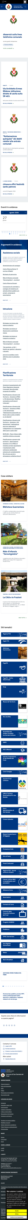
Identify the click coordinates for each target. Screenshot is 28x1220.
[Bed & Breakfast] (22, 960)
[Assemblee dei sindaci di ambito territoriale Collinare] (22, 734)
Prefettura (6, 929)
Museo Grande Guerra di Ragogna (9, 835)
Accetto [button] (17, 1211)
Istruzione (7, 308)
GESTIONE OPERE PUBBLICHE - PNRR (12, 974)
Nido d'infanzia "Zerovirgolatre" (10, 553)
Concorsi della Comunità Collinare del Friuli (9, 913)
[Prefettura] (22, 930)
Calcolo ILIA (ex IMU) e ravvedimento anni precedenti (9, 881)
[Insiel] (4, 1218)
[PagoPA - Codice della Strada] (22, 679)
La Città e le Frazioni (12, 597)
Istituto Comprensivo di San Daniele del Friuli (9, 758)
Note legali (4, 1212)
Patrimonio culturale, (8, 503)
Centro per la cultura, (8, 547)
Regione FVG (7, 634)
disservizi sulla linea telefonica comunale (12, 36)
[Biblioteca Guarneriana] (22, 653)
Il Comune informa (7, 181)
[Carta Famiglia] (22, 772)
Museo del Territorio (9, 702)
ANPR (4, 742)
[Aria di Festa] (22, 857)
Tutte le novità (8, 48)
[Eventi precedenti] (3, 212)
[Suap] (22, 691)
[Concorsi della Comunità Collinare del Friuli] (22, 914)
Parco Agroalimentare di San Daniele (8, 810)
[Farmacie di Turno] (22, 905)
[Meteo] (22, 953)
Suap (4, 687)
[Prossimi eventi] (25, 212)
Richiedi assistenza (10, 1048)
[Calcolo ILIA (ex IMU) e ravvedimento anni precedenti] (22, 882)
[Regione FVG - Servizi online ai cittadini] (22, 872)
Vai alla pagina (7, 103)
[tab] (2, 231)
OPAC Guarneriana (8, 936)
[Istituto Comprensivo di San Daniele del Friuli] (22, 761)
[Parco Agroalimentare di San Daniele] (22, 811)
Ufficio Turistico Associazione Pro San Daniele (9, 795)
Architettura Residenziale (14, 594)
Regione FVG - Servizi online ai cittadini (9, 871)
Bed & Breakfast (8, 960)
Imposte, (5, 132)
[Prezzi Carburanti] (22, 864)
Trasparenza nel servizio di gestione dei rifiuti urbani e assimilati (14, 1187)
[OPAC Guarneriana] (22, 937)
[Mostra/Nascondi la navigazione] (2, 6)
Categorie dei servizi (6, 1099)
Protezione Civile (8, 849)
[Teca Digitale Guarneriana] (22, 945)
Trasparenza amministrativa (14, 132)
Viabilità (5, 85)
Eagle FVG (6, 641)
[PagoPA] (22, 668)
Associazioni (7, 897)
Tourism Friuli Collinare (7, 779)
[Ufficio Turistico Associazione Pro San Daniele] (22, 798)
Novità (2, 1133)
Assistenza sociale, (18, 547)
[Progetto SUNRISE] (22, 923)
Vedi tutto (22, 235)
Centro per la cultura (19, 503)
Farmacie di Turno (8, 904)
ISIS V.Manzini (7, 749)
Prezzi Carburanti (8, 863)
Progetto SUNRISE (8, 922)
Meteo (5, 952)
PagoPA (5, 663)
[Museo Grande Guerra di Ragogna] (22, 839)
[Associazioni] (22, 898)
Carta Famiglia (7, 772)
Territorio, (5, 594)
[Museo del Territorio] (22, 706)
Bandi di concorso (5, 1177)
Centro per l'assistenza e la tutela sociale (13, 548)
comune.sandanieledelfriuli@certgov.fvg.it (12, 1168)
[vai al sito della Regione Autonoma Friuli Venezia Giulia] (4, 1)
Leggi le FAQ (8, 1046)
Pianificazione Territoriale (9, 374)
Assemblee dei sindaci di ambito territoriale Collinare (9, 733)
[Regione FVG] (22, 634)
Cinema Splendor (8, 819)
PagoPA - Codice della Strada (8, 679)
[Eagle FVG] (22, 641)
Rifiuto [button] (16, 1214)
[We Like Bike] (22, 721)
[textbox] (11, 1025)
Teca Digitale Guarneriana (7, 944)
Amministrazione (5, 1080)
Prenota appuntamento (11, 1054)
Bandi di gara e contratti (7, 1176)
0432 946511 (13, 1051)
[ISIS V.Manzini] (22, 750)
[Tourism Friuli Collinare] (22, 783)
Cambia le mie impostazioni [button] (16, 1217)
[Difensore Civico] (22, 891)
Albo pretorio (4, 1179)
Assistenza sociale (11, 252)
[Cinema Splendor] (22, 824)
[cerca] (25, 7)
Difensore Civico (8, 890)
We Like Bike (7, 717)
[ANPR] (22, 743)
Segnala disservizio (10, 1059)
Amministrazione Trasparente (9, 1172)
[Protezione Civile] (22, 850)
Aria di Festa (7, 856)
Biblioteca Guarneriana (13, 507)
